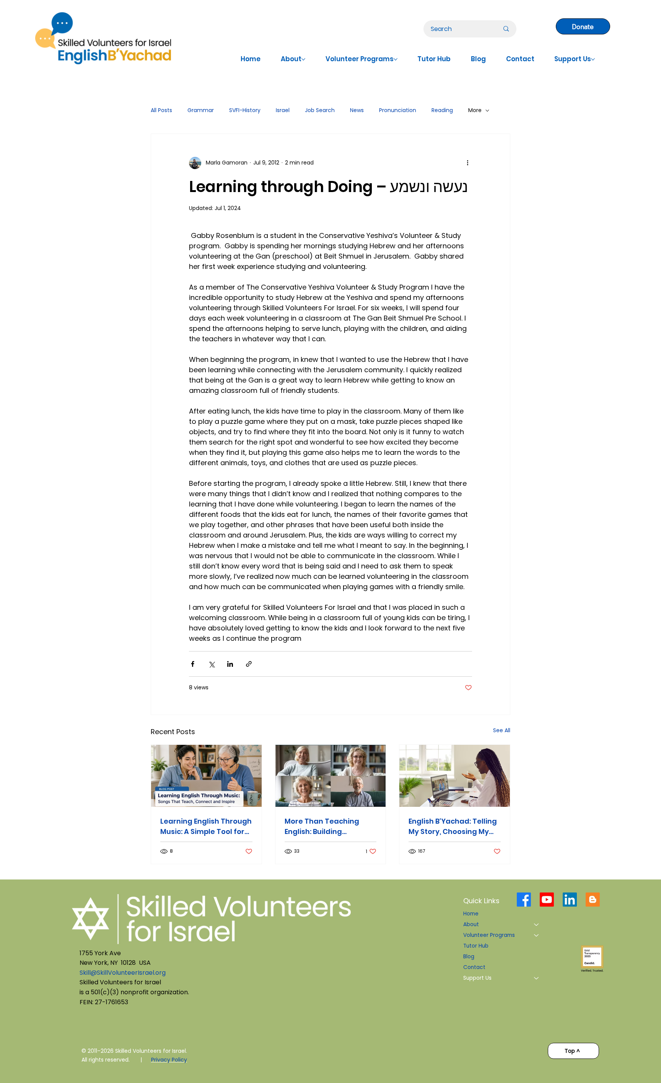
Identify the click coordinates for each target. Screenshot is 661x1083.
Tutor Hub (475, 945)
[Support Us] (536, 978)
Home (471, 913)
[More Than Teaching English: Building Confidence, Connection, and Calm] (330, 776)
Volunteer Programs (489, 935)
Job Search (320, 110)
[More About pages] (303, 59)
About (471, 924)
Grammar (200, 110)
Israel (283, 110)
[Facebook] (524, 899)
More (475, 110)
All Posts (161, 110)
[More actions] (467, 163)
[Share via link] (248, 664)
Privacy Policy (169, 1059)
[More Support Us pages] (593, 59)
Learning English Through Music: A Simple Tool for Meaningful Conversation (206, 826)
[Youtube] (547, 899)
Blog (468, 956)
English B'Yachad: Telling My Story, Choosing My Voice (453, 826)
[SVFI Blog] (593, 899)
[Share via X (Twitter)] (211, 664)
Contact (474, 967)
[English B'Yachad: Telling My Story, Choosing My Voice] (454, 776)
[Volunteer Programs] (536, 935)
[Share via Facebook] (192, 664)
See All (501, 730)
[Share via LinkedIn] (230, 664)
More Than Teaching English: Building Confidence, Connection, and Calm (329, 826)
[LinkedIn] (570, 899)
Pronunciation (397, 110)
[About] (536, 924)
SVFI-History (244, 110)
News (357, 110)
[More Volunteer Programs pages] (395, 59)
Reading (442, 110)
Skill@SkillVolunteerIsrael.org (123, 972)
